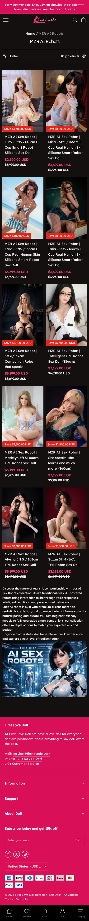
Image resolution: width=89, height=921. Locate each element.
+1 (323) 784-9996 (29, 758)
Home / (31, 33)
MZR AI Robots (51, 33)
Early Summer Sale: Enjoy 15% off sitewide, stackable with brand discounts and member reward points (45, 7)
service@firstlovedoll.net (31, 753)
